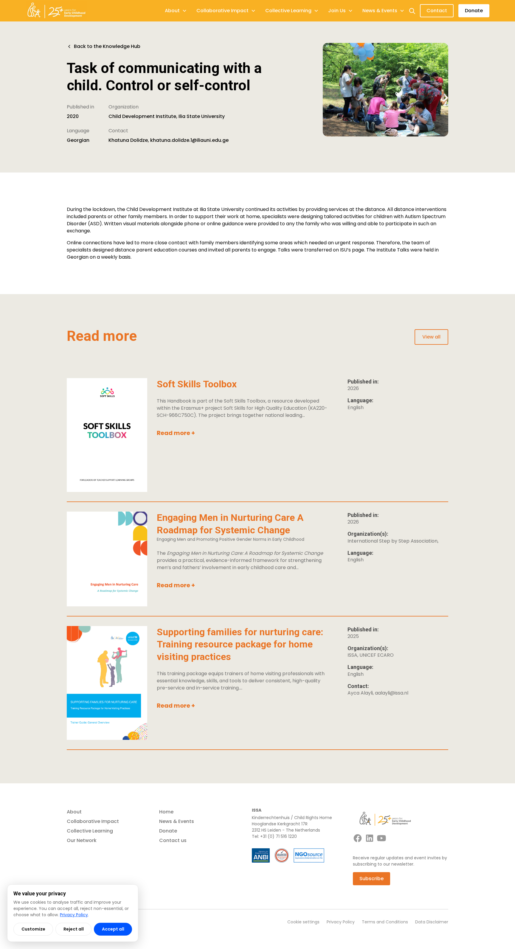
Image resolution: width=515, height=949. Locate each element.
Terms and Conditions (385, 922)
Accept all (113, 929)
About (74, 811)
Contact (436, 10)
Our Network (82, 840)
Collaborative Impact (93, 821)
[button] (176, 11)
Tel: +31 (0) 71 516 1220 (274, 836)
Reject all (73, 929)
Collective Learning (90, 830)
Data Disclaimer (431, 922)
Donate (474, 10)
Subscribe (371, 878)
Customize (33, 929)
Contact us (173, 840)
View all (431, 336)
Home (166, 811)
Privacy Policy (341, 922)
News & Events (176, 821)
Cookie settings (303, 922)
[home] (56, 10)
